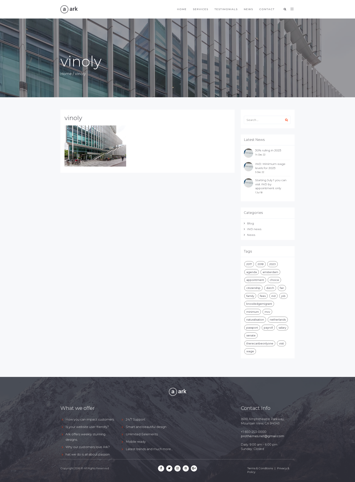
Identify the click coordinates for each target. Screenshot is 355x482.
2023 (272, 264)
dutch (270, 288)
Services (200, 9)
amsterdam (270, 272)
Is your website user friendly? (87, 427)
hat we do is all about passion (88, 454)
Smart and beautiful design (146, 427)
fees (263, 296)
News (248, 9)
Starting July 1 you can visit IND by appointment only (270, 184)
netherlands (278, 319)
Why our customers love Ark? (88, 447)
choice (274, 280)
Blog (250, 223)
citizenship (253, 288)
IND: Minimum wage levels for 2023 (270, 166)
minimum (252, 311)
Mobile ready (136, 442)
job (283, 296)
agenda (251, 272)
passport (252, 327)
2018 (261, 264)
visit (281, 343)
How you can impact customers (90, 419)
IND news (254, 229)
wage (250, 351)
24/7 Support (135, 419)
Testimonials (226, 9)
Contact (267, 9)
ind (273, 296)
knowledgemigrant (259, 303)
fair (282, 288)
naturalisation (255, 319)
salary (282, 327)
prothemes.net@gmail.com (262, 436)
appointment (255, 280)
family (250, 296)
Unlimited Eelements (142, 434)
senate (251, 335)
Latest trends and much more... (149, 449)
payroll (268, 327)
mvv (267, 311)
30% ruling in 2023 (268, 150)
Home (182, 9)
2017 (249, 264)
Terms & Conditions (260, 468)
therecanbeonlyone (259, 343)
